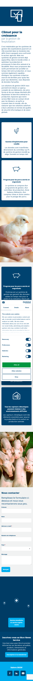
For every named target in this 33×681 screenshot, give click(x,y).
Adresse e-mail (6, 526)
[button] (28, 606)
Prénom (3, 507)
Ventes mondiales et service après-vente (16, 622)
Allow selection (16, 371)
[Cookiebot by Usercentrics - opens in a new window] (23, 302)
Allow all (16, 365)
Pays (3, 545)
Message (4, 554)
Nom (2, 516)
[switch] (28, 345)
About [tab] (27, 307)
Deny (16, 377)
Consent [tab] (6, 307)
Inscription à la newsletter (16, 655)
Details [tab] (16, 307)
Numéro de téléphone (8, 535)
